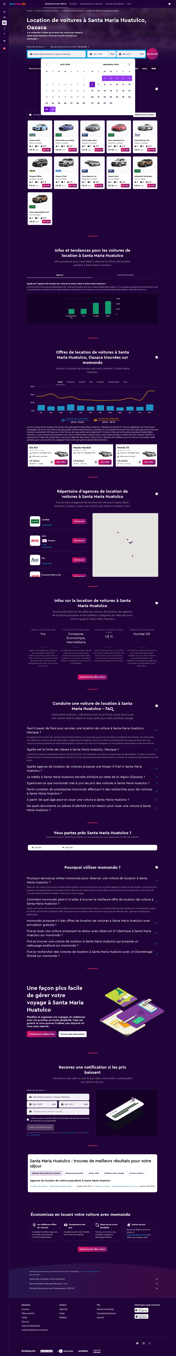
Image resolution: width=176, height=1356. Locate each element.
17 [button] (53, 97)
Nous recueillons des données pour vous (48, 1284)
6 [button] (71, 84)
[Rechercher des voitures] (4, 22)
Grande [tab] (82, 382)
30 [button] (46, 109)
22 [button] (84, 97)
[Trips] (4, 41)
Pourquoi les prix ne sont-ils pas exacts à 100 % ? (52, 1288)
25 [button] (59, 103)
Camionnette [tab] (113, 382)
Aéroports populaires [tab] (74, 1173)
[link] (61, 462)
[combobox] (36, 47)
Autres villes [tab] (94, 1173)
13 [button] (71, 91)
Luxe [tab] (125, 382)
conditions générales (68, 1132)
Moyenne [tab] (71, 382)
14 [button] (78, 91)
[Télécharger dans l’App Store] (141, 1316)
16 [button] (47, 97)
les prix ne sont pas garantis (89, 1271)
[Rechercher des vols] (4, 11)
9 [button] (46, 91)
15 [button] (84, 91)
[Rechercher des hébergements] (4, 17)
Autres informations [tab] (125, 275)
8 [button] (83, 84)
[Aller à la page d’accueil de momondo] (17, 4)
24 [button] (53, 103)
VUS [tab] (91, 382)
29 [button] (84, 103)
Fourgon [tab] (100, 382)
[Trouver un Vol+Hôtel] (4, 28)
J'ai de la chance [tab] (136, 1173)
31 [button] (53, 109)
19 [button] (65, 97)
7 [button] (77, 84)
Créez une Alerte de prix (137, 1235)
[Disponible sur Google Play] (141, 1310)
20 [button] (71, 97)
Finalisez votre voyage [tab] (114, 1173)
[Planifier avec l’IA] (4, 33)
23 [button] (46, 103)
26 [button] (65, 103)
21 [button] (78, 97)
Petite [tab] (60, 382)
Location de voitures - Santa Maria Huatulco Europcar (115, 1186)
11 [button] (59, 91)
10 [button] (53, 91)
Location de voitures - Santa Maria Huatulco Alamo (51, 1186)
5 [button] (65, 84)
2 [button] (46, 84)
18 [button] (59, 97)
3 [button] (52, 84)
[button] (4, 4)
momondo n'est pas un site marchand (47, 1279)
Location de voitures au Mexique (47, 11)
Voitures (30, 11)
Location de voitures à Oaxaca (72, 11)
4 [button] (59, 84)
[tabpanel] (92, 305)
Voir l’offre (46, 150)
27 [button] (71, 103)
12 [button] (65, 91)
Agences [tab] (59, 275)
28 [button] (77, 103)
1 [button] (83, 78)
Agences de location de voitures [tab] (46, 1173)
